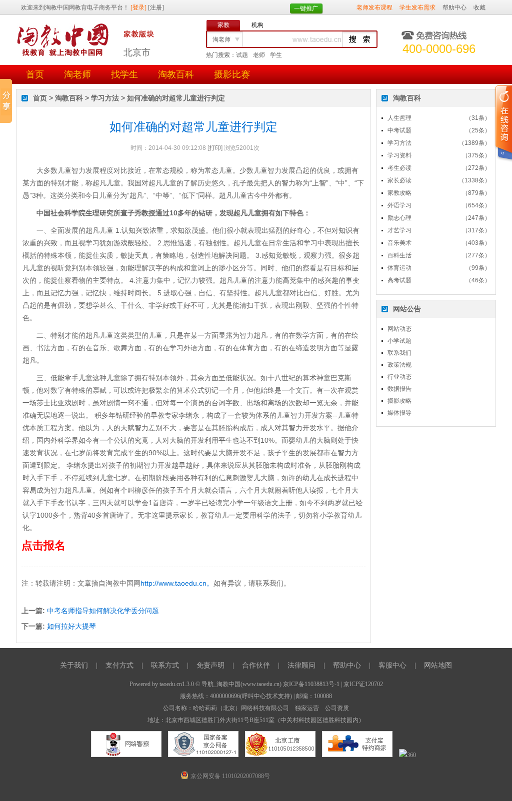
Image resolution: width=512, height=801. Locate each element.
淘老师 (77, 74)
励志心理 (400, 217)
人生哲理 (400, 117)
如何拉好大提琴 (71, 626)
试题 (242, 54)
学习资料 (400, 155)
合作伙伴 (256, 665)
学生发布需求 (418, 7)
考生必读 (400, 167)
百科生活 (400, 255)
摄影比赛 (232, 74)
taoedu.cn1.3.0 (177, 684)
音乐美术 (400, 242)
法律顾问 (302, 665)
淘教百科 (176, 74)
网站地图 (438, 665)
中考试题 (400, 130)
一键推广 (306, 8)
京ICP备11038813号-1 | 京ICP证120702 (333, 684)
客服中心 (392, 665)
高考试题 (400, 280)
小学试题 (400, 340)
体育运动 (400, 267)
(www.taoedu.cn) (261, 684)
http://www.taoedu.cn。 (177, 583)
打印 (215, 147)
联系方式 (165, 665)
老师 (259, 54)
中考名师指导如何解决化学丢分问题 (103, 611)
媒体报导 (400, 412)
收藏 (480, 7)
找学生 (124, 74)
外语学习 (400, 205)
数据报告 (400, 388)
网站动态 (400, 328)
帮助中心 (454, 7)
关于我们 (74, 665)
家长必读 (400, 180)
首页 (35, 74)
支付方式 (120, 665)
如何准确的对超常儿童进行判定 (176, 98)
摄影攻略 (400, 400)
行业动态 (400, 376)
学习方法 (105, 98)
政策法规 (400, 364)
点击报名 (44, 545)
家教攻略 (400, 192)
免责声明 (210, 665)
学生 (276, 54)
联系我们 (400, 352)
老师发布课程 (374, 7)
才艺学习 (400, 230)
